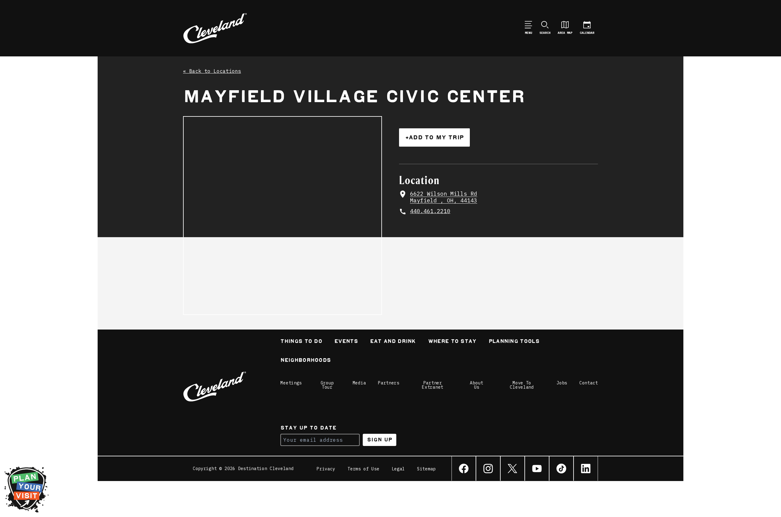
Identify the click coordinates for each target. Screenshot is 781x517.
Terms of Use (363, 469)
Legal (398, 469)
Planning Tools (514, 341)
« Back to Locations (212, 71)
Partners (388, 383)
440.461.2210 (430, 211)
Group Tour (327, 385)
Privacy (326, 469)
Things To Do (301, 341)
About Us (476, 385)
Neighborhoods (305, 360)
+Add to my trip (434, 137)
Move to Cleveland (522, 385)
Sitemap (426, 469)
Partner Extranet (432, 385)
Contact (588, 383)
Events (346, 341)
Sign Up (379, 440)
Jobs (561, 383)
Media (359, 383)
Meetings (291, 383)
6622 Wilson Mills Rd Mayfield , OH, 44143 (443, 197)
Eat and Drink (393, 341)
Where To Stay (452, 341)
